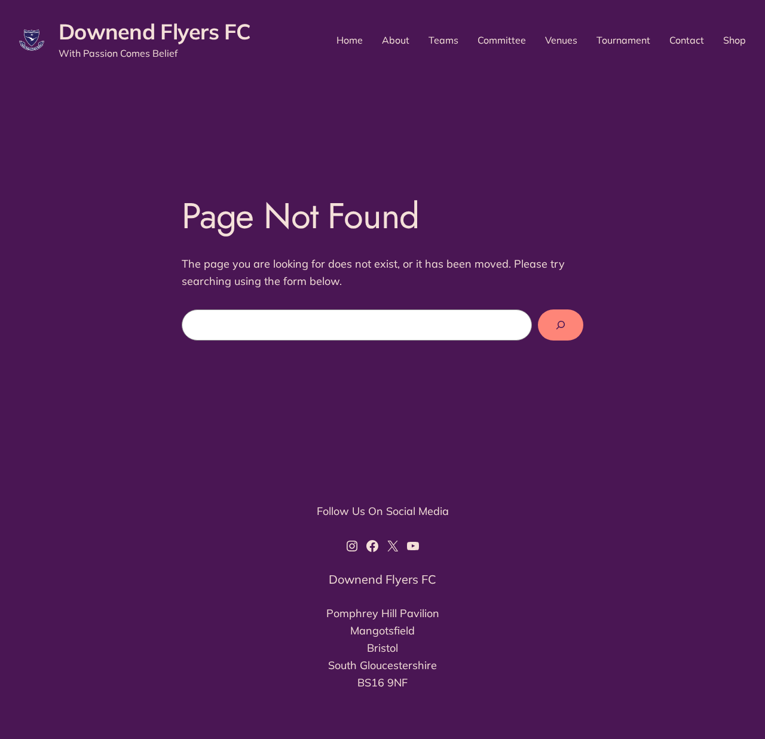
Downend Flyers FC (155, 31)
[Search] (560, 325)
